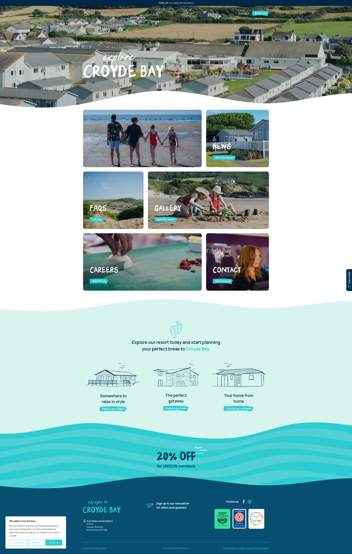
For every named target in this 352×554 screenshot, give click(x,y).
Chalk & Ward (100, 548)
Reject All (36, 542)
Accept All (53, 542)
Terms (226, 548)
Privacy (233, 548)
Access (250, 548)
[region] (36, 532)
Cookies (242, 548)
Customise (18, 542)
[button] (89, 13)
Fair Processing (262, 548)
